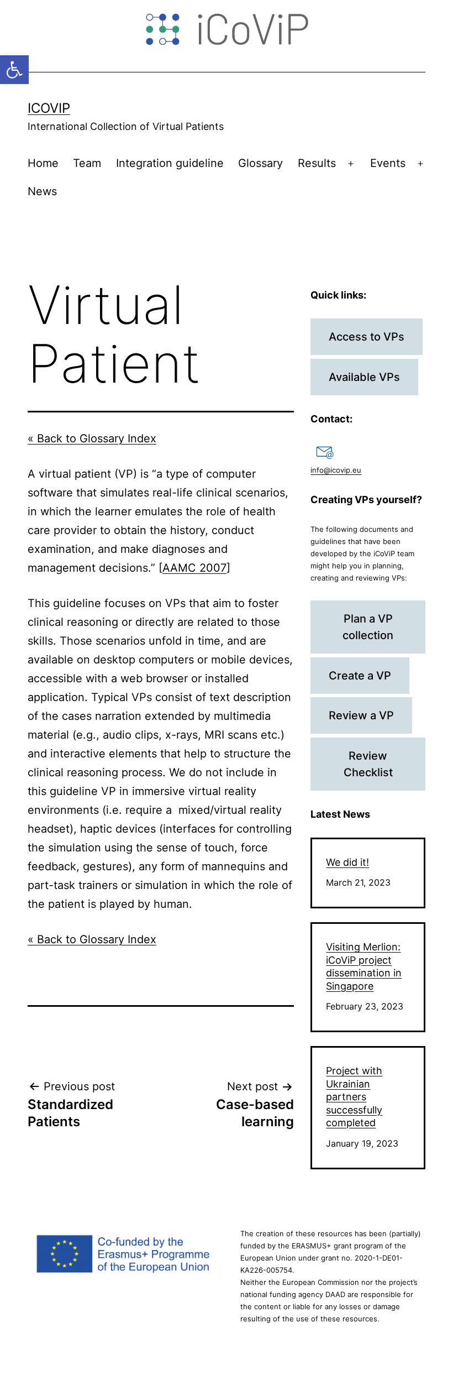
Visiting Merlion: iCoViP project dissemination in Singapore (364, 966)
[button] (14, 69)
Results (317, 163)
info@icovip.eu (335, 470)
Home (43, 163)
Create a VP (360, 675)
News (42, 191)
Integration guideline (170, 163)
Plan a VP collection (368, 627)
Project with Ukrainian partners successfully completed (354, 1096)
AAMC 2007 (194, 567)
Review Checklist (368, 764)
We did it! (347, 862)
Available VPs (364, 377)
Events (387, 163)
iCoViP (49, 108)
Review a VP (361, 715)
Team (87, 163)
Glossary (260, 163)
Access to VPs (366, 336)
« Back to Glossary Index (92, 438)
